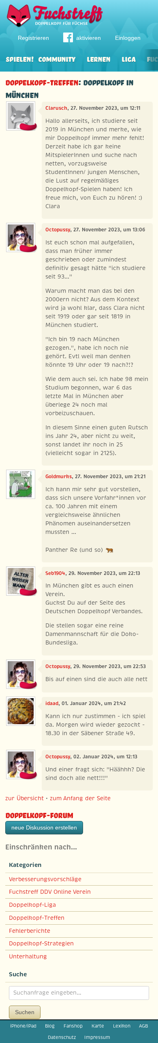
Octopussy (57, 229)
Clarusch (56, 108)
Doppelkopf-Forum (39, 814)
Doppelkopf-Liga (32, 904)
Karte (98, 1026)
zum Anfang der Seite (80, 798)
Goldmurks (58, 476)
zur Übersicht (24, 798)
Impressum (97, 1037)
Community (56, 58)
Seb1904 (55, 573)
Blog (50, 1026)
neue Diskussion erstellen (44, 827)
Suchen (24, 1012)
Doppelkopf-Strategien (41, 943)
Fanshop (73, 1026)
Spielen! (20, 58)
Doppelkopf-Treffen (41, 81)
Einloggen (128, 38)
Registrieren (33, 38)
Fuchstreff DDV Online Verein (50, 891)
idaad (51, 703)
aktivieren (88, 38)
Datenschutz (62, 1037)
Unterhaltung (28, 956)
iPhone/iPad (23, 1026)
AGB (143, 1026)
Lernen (98, 58)
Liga (128, 58)
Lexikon (121, 1026)
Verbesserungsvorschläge (45, 879)
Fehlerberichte (29, 930)
